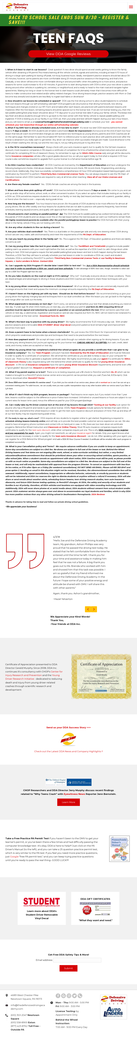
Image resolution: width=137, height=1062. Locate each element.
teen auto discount (41, 430)
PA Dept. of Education (94, 234)
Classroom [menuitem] (80, 1034)
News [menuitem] (101, 1034)
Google (14, 825)
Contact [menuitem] (118, 1034)
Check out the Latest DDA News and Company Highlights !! (68, 720)
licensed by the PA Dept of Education (89, 353)
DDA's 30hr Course (92, 153)
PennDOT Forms (36, 378)
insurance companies (22, 156)
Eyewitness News (74, 763)
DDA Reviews (98, 494)
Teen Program (43, 353)
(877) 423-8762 (19, 995)
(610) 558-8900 (19, 991)
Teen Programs (78, 408)
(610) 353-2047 (19, 984)
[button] (68, 771)
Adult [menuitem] (32, 1034)
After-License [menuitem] (58, 1034)
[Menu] (131, 7)
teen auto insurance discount (71, 436)
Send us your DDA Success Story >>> (68, 696)
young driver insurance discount (81, 365)
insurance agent (84, 433)
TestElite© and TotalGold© (92, 246)
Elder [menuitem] (69, 1034)
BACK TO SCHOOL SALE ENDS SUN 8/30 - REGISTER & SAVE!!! (61, 20)
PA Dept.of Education (103, 289)
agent (104, 359)
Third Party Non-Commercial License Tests (62, 174)
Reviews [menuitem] (92, 1034)
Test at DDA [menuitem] (43, 1034)
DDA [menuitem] (17, 1034)
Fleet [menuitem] (108, 1034)
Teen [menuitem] (25, 1034)
